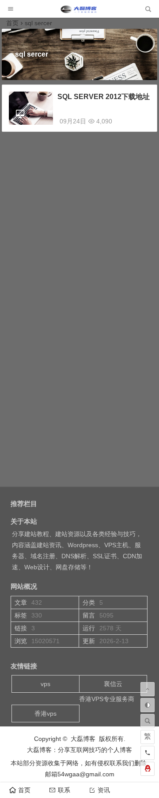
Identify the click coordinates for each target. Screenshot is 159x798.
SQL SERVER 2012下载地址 (103, 96)
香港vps (45, 713)
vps (45, 683)
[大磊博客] (79, 11)
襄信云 (113, 683)
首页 (12, 23)
